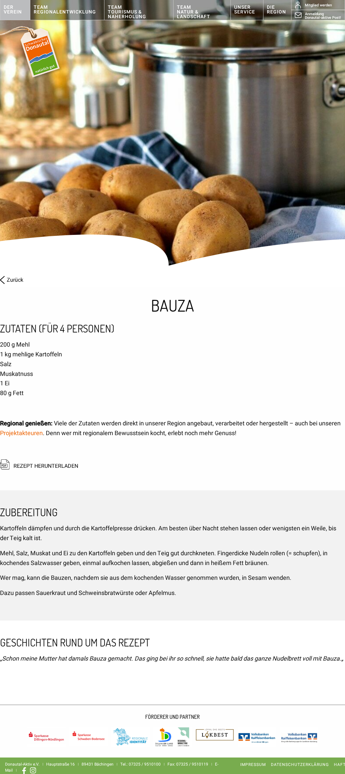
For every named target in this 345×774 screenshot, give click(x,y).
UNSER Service (244, 9)
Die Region (276, 9)
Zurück (15, 280)
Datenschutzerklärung (300, 765)
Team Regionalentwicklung (65, 9)
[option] (172, 134)
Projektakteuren (21, 433)
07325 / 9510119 (192, 764)
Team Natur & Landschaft (193, 12)
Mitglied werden (318, 5)
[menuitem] (15, 10)
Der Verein (13, 9)
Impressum (253, 765)
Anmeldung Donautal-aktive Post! (323, 15)
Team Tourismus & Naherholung (127, 12)
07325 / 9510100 (145, 764)
